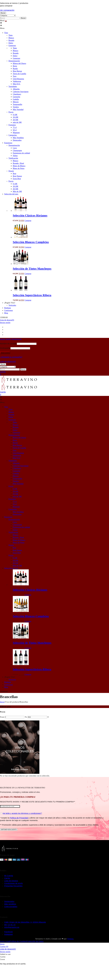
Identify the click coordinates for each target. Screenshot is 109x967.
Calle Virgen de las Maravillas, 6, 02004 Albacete (25, 922)
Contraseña (5, 348)
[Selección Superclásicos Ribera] (21, 290)
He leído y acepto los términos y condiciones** (22, 813)
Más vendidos (10, 904)
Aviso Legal (5, 941)
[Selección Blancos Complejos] (21, 237)
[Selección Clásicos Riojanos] (21, 211)
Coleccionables (10, 907)
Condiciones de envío (13, 883)
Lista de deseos (7, 320)
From (2, 717)
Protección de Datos (35, 941)
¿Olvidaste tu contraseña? (11, 357)
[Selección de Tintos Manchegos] (21, 264)
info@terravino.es (11, 927)
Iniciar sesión (5, 322)
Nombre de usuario (8, 344)
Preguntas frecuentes (13, 886)
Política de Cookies (18, 941)
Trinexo (70, 939)
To (26, 717)
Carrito (7, 878)
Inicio (2, 702)
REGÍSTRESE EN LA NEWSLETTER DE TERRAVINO (22, 788)
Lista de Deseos (11, 881)
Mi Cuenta (8, 876)
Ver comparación (7, 10)
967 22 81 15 (9, 925)
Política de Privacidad (19, 818)
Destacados (9, 901)
